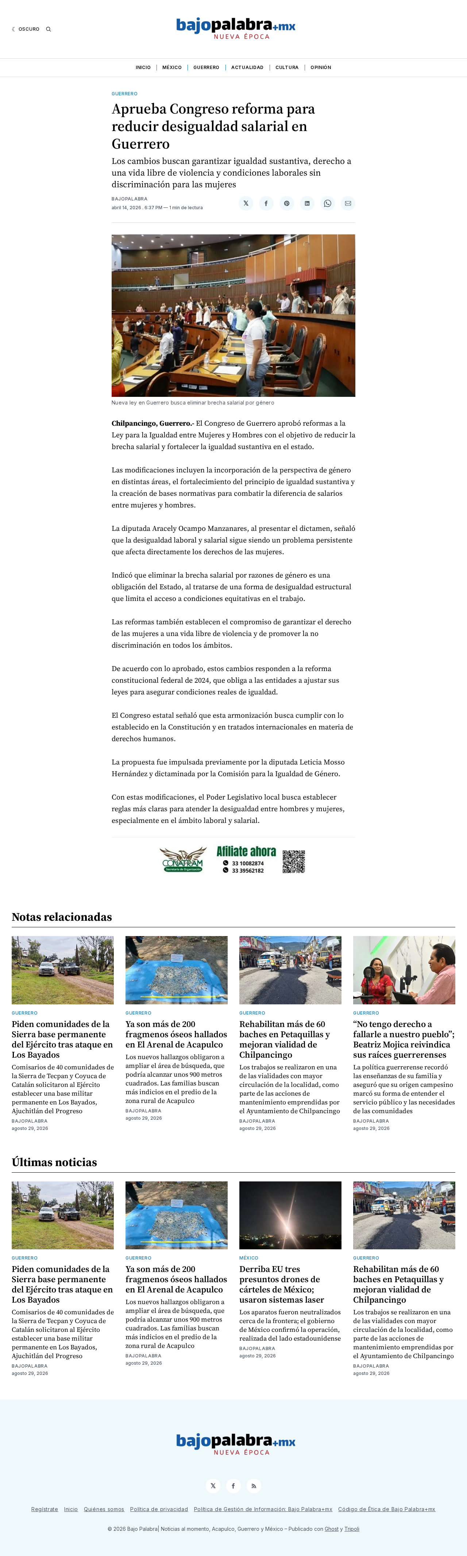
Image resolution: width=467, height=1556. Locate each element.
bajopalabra (130, 199)
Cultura (287, 67)
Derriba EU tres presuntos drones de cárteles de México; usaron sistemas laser (281, 1284)
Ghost (332, 1529)
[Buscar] (48, 29)
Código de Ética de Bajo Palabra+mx (387, 1509)
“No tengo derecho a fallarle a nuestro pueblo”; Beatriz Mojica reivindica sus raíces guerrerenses (404, 1039)
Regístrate (44, 1509)
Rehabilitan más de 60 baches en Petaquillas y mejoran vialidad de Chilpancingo (284, 1039)
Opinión (320, 67)
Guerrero (206, 67)
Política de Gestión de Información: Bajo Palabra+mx (263, 1509)
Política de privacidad (159, 1509)
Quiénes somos (104, 1509)
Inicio (143, 67)
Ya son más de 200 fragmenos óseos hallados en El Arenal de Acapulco (176, 1034)
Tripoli (351, 1529)
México (172, 67)
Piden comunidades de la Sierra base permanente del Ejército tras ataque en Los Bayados (62, 1039)
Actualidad (247, 67)
